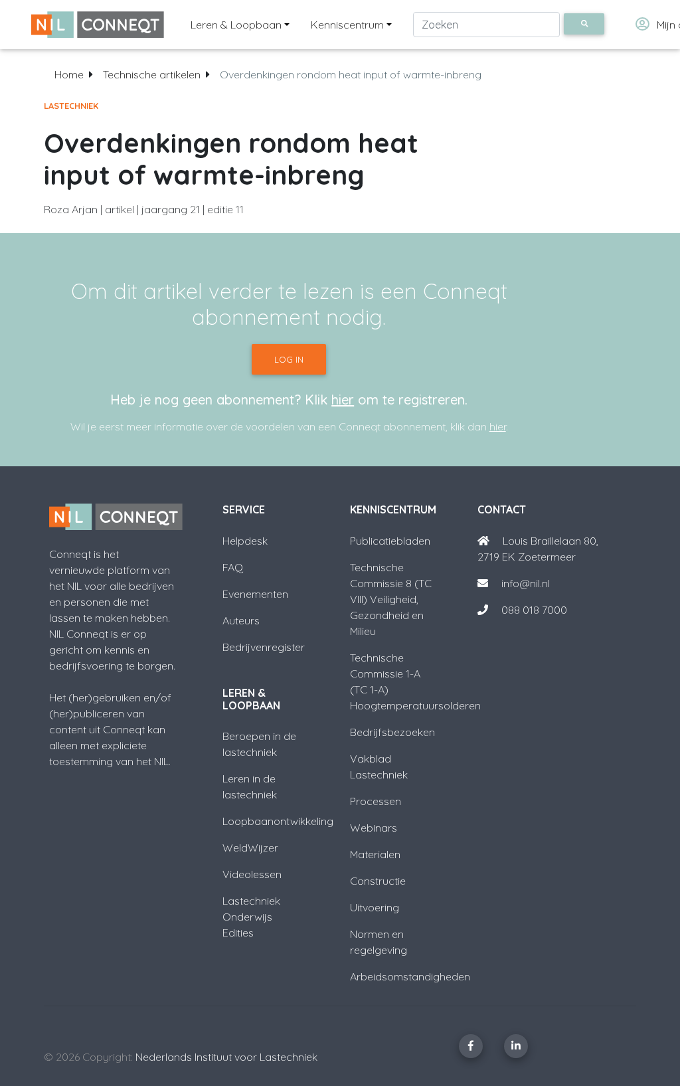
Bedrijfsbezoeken (392, 732)
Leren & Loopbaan (236, 24)
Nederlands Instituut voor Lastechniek (226, 1056)
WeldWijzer (250, 847)
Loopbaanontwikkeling (277, 821)
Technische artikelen (152, 74)
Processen (375, 801)
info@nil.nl (524, 583)
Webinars (373, 827)
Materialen (375, 854)
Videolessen (252, 874)
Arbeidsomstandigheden (410, 976)
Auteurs (241, 620)
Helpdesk (245, 540)
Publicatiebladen (390, 540)
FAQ (232, 567)
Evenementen (255, 593)
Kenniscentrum (347, 24)
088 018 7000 (534, 609)
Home (69, 74)
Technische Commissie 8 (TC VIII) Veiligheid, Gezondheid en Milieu (391, 599)
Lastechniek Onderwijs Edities (251, 916)
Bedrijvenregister (263, 647)
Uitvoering (374, 907)
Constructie (378, 880)
